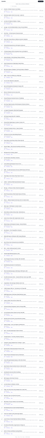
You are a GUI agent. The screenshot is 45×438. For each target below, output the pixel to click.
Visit (4, 66)
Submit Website (41, 1)
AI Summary (8, 66)
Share (12, 66)
